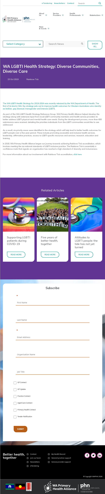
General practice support (61, 458)
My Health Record (58, 454)
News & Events (42, 27)
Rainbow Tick (33, 79)
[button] (100, 3)
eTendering (47, 3)
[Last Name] (53, 313)
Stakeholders (95, 15)
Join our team (35, 458)
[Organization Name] (53, 348)
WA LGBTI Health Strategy (19, 103)
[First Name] (53, 296)
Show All (95, 45)
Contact (70, 3)
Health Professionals (75, 14)
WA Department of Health (83, 103)
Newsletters (59, 3)
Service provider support (61, 462)
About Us (41, 14)
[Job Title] (53, 365)
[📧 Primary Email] (53, 330)
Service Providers (57, 14)
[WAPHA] (19, 19)
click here (77, 154)
